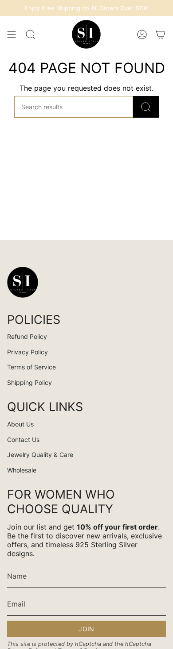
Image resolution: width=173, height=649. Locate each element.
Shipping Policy (29, 382)
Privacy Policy (27, 352)
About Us (20, 424)
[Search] (146, 107)
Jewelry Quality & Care (40, 454)
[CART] (160, 34)
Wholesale (21, 470)
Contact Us (23, 439)
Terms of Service (31, 367)
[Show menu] (11, 34)
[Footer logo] (22, 282)
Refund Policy (27, 336)
